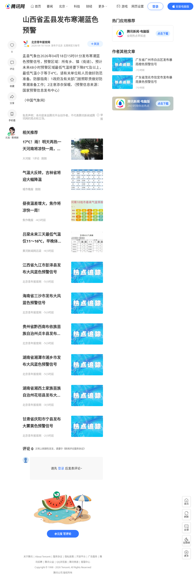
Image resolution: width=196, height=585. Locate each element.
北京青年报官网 (32, 281)
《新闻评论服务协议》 (74, 448)
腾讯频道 (73, 562)
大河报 (27, 158)
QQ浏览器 (61, 562)
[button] (163, 33)
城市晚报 (28, 189)
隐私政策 (69, 556)
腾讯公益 (49, 562)
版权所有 (67, 572)
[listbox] (63, 283)
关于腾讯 (28, 556)
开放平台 (81, 556)
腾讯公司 (58, 572)
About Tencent (43, 556)
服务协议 (57, 556)
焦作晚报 (28, 220)
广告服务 (92, 556)
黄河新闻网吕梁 (32, 250)
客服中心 (85, 562)
